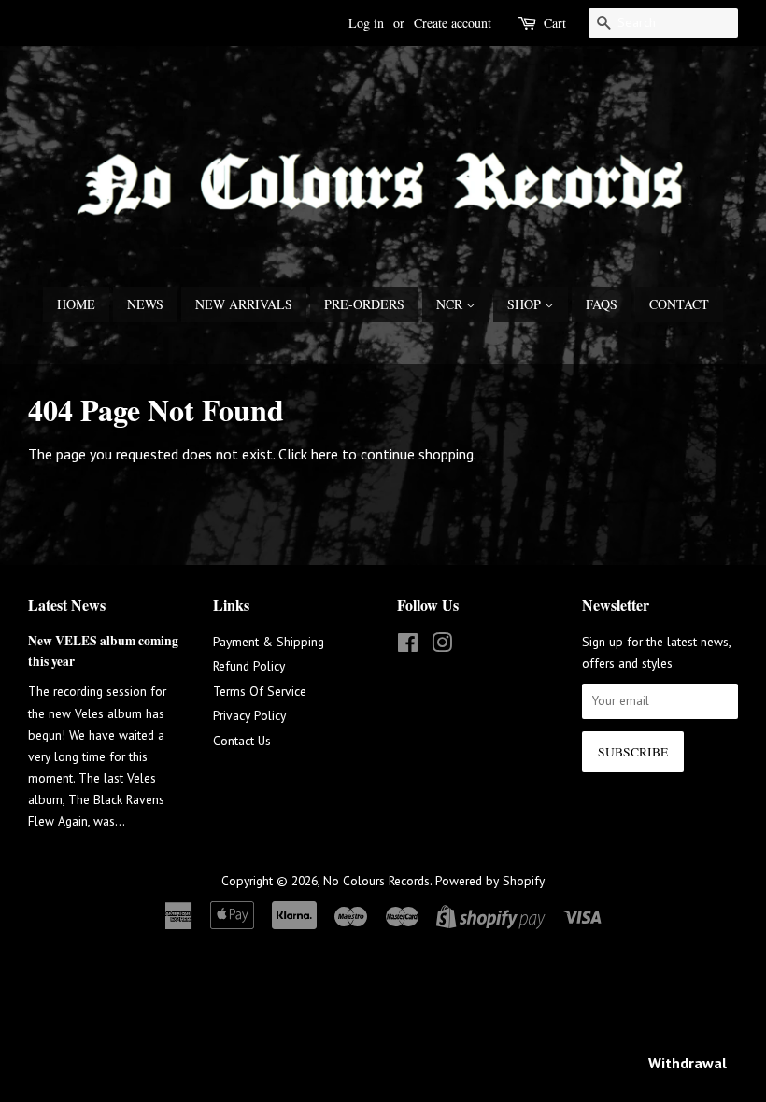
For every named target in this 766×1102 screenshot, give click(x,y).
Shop (526, 304)
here (324, 454)
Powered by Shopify (490, 880)
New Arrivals (243, 304)
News (145, 304)
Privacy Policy (249, 715)
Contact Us (242, 740)
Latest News (67, 604)
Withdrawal (687, 1062)
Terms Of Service (259, 691)
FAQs (601, 304)
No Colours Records (376, 880)
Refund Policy (249, 665)
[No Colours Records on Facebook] (407, 646)
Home (76, 304)
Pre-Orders (364, 304)
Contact (679, 304)
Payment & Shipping (268, 641)
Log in (366, 23)
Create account (452, 23)
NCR (451, 304)
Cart (555, 23)
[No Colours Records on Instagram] (442, 646)
